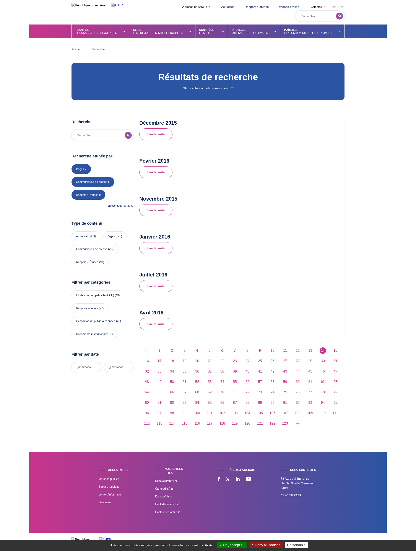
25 (260, 361)
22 (222, 361)
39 (235, 371)
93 (310, 402)
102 (222, 413)
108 (298, 413)
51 (185, 382)
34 (172, 371)
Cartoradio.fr (163, 488)
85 (210, 402)
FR (334, 6)
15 (335, 350)
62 (323, 382)
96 (147, 413)
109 (310, 413)
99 (185, 413)
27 (285, 361)
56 (247, 382)
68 (197, 392)
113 (159, 423)
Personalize (296, 545)
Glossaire (104, 502)
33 (159, 371)
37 (210, 371)
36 (197, 371)
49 (159, 382)
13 (310, 350)
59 (285, 382)
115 (184, 423)
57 (260, 382)
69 (210, 392)
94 (323, 402)
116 (197, 423)
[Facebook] (219, 479)
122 (272, 423)
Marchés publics (109, 479)
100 (197, 413)
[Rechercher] (339, 16)
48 (147, 382)
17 (159, 361)
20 (197, 361)
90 (273, 402)
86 (222, 402)
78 (323, 392)
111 (335, 413)
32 (147, 371)
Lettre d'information (110, 494)
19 (185, 361)
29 (310, 361)
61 (310, 382)
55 (235, 382)
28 (298, 361)
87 (235, 402)
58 (273, 382)
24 (247, 361)
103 (235, 413)
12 (298, 350)
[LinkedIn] (238, 479)
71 (235, 392)
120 (247, 423)
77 (310, 392)
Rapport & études (257, 6)
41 (260, 371)
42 (273, 371)
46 (323, 371)
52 (197, 382)
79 (335, 392)
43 (285, 371)
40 (247, 371)
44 (298, 371)
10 (273, 350)
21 (210, 361)
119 (235, 423)
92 (298, 402)
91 (285, 402)
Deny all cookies (267, 545)
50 (172, 382)
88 (247, 402)
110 (323, 413)
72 (247, 392)
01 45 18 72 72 (291, 495)
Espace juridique (109, 486)
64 (147, 392)
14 (323, 350)
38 (222, 371)
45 (310, 371)
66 (172, 392)
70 (222, 392)
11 (285, 350)
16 (147, 361)
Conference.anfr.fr (166, 512)
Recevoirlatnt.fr (165, 480)
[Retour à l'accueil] (117, 5)
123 (285, 423)
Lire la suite (156, 134)
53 (210, 382)
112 (147, 423)
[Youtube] (248, 479)
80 (147, 402)
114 (172, 423)
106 (272, 413)
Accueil (76, 49)
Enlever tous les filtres (120, 205)
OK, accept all (233, 545)
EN (342, 6)
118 (222, 423)
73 (260, 392)
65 (159, 392)
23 (235, 361)
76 (298, 392)
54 (222, 382)
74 (273, 392)
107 (285, 413)
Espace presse (289, 6)
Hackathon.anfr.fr (166, 504)
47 (335, 371)
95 (335, 402)
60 (298, 382)
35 (185, 371)
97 (159, 413)
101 (210, 413)
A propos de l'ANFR (195, 6)
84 (197, 402)
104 (247, 413)
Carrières (317, 6)
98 (172, 413)
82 (172, 402)
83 (185, 402)
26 (273, 361)
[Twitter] (228, 479)
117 (210, 423)
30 (323, 361)
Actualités (227, 6)
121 (260, 423)
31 (335, 361)
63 (335, 382)
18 (172, 361)
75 (285, 392)
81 (159, 402)
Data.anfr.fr (162, 496)
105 (260, 413)
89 (260, 402)
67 (185, 392)
